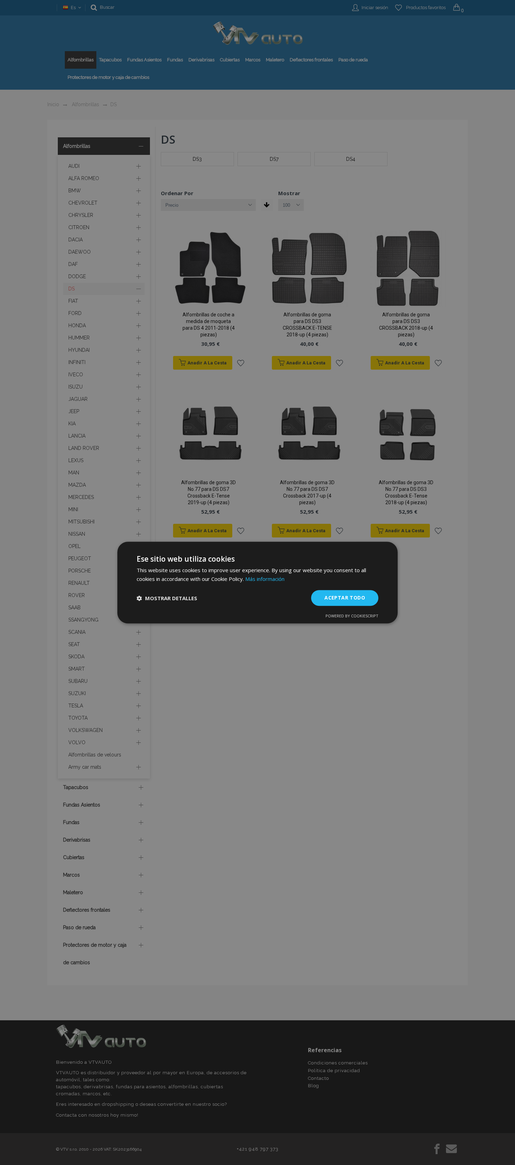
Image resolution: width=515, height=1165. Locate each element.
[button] (167, 598)
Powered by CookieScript (351, 615)
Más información (264, 578)
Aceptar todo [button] (344, 598)
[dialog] (257, 583)
